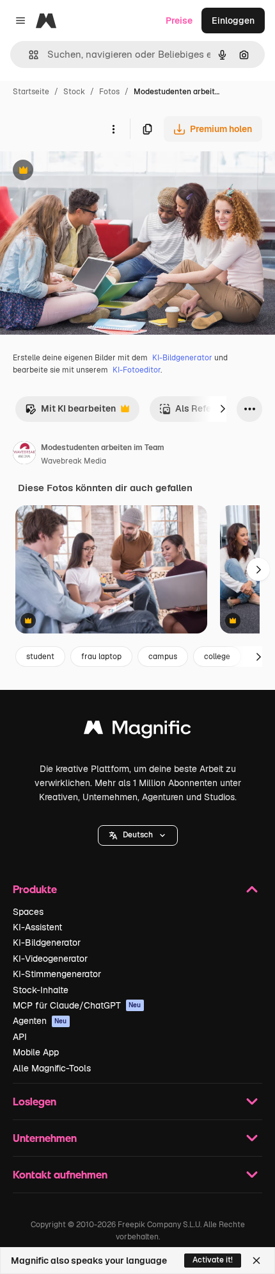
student (40, 656)
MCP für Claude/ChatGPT (77, 1005)
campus (162, 656)
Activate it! (212, 1260)
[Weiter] (222, 409)
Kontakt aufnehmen (60, 1174)
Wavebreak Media (73, 461)
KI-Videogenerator (50, 958)
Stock (74, 92)
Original (82, 171)
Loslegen (34, 1101)
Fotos (109, 92)
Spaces (28, 912)
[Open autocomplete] (28, 55)
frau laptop (101, 656)
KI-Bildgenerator (182, 358)
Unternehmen (45, 1137)
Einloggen (233, 20)
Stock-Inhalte (40, 990)
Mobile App (36, 1052)
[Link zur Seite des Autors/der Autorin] (24, 454)
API (20, 1037)
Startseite (31, 92)
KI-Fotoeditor (137, 370)
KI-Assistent (37, 927)
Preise (179, 20)
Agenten (40, 1021)
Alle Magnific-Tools (52, 1068)
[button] (138, 835)
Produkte (35, 889)
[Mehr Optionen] (113, 129)
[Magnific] (137, 731)
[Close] (256, 1260)
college (217, 656)
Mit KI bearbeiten (70, 412)
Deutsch (138, 835)
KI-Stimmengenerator (57, 974)
